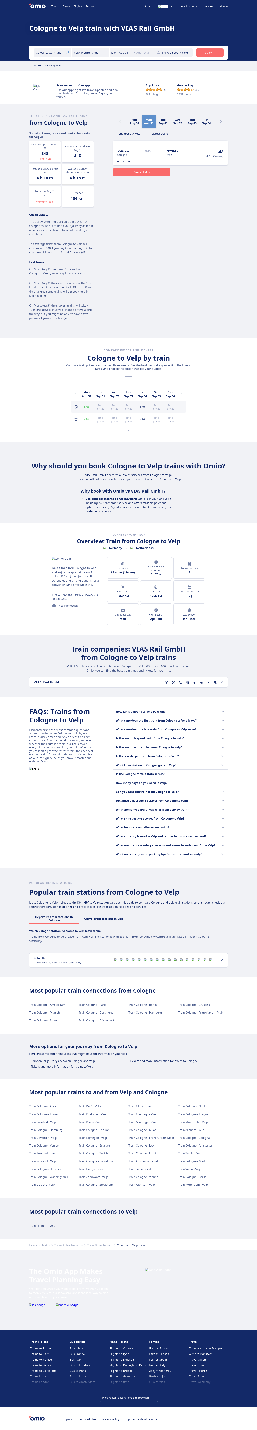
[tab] (129, 133)
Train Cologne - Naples (193, 1106)
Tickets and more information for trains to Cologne (164, 1061)
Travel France (198, 1371)
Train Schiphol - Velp (42, 1161)
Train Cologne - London (94, 1130)
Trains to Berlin (40, 1365)
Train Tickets (39, 1342)
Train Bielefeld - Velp (42, 1122)
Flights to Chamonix (123, 1348)
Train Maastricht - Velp (193, 1122)
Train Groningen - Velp (143, 1122)
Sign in (224, 6)
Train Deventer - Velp (43, 1138)
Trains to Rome (40, 1348)
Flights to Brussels (122, 1360)
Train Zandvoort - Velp (93, 1177)
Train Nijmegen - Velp (93, 1138)
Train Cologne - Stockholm (96, 1185)
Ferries (90, 6)
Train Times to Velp (99, 1245)
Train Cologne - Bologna (194, 1138)
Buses (66, 6)
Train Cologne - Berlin (142, 1005)
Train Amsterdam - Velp (143, 1161)
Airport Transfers (201, 1354)
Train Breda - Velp (90, 1122)
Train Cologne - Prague (193, 1114)
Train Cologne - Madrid (193, 1161)
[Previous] (75, 394)
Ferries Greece (159, 1348)
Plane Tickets (118, 1342)
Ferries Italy (157, 1365)
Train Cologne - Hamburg (145, 1012)
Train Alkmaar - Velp (141, 1185)
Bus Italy (75, 1360)
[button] (121, 52)
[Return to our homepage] (40, 6)
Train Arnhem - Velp (191, 1130)
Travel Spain (197, 1365)
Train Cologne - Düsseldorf (96, 1020)
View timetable (44, 201)
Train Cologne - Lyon (141, 1145)
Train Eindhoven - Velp (93, 1114)
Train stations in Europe (205, 1348)
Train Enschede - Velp (43, 1153)
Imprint (68, 1419)
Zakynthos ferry (160, 1371)
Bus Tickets (77, 1342)
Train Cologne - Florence (45, 1169)
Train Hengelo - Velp (92, 1169)
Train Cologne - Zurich (93, 1153)
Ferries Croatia (159, 1354)
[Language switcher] (165, 6)
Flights (78, 6)
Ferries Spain (158, 1360)
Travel (193, 1342)
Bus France (77, 1354)
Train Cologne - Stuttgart (45, 1020)
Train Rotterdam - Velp (193, 1185)
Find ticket (45, 158)
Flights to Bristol (120, 1371)
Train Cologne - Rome (43, 1114)
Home (33, 1245)
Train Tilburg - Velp (140, 1106)
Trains (55, 6)
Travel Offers (198, 1360)
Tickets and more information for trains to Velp (62, 1066)
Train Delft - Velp (90, 1106)
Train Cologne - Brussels (194, 1005)
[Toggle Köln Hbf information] (221, 960)
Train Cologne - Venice (44, 1145)
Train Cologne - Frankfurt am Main (201, 1012)
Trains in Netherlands (68, 1245)
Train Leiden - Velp (140, 1169)
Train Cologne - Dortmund (96, 1012)
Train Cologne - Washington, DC (50, 1177)
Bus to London (80, 1365)
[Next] (221, 121)
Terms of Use (87, 1419)
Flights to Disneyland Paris (127, 1365)
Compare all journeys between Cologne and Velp (63, 1061)
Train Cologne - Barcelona (96, 1161)
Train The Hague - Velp (143, 1114)
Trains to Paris (40, 1354)
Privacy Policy (110, 1419)
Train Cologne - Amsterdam (47, 1005)
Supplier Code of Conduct (142, 1419)
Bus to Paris (78, 1371)
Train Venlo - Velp (189, 1169)
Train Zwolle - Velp (190, 1153)
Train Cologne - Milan (142, 1130)
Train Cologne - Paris (92, 1005)
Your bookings (188, 6)
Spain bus (76, 1348)
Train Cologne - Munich (44, 1012)
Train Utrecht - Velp (42, 1185)
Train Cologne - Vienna (143, 1177)
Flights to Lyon (119, 1354)
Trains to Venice (41, 1360)
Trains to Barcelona (43, 1371)
